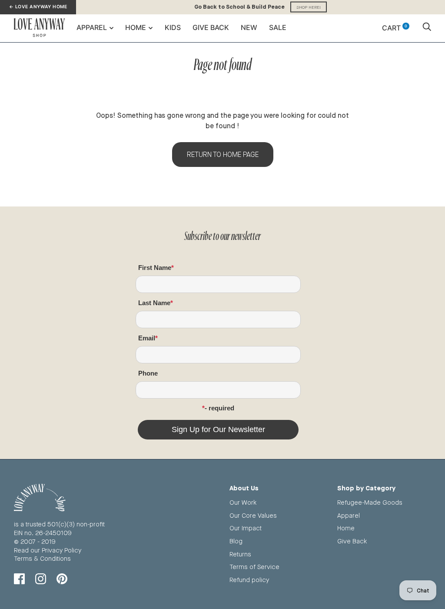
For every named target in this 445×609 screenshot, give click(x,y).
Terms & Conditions (42, 558)
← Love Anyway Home (38, 7)
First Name (154, 267)
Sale (277, 27)
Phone (148, 373)
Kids (173, 27)
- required (219, 408)
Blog (235, 541)
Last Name (154, 302)
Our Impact (245, 528)
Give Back (211, 27)
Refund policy (249, 580)
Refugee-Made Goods (369, 502)
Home (135, 27)
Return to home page (223, 154)
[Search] (426, 27)
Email (146, 338)
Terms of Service (254, 566)
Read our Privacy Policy (47, 550)
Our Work (242, 502)
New (249, 27)
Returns (240, 554)
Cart (394, 27)
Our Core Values (253, 515)
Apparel (91, 27)
